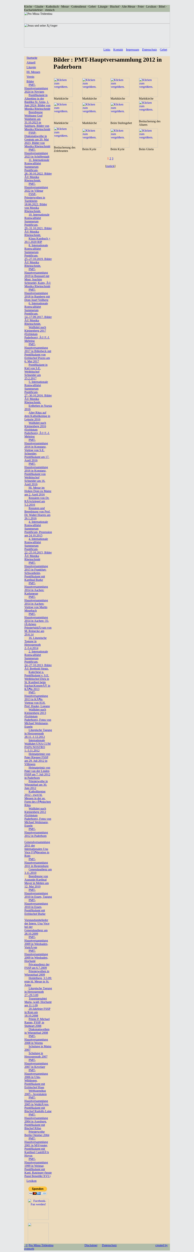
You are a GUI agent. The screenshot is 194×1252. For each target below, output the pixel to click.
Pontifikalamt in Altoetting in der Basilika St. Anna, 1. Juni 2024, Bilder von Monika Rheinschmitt (37, 101)
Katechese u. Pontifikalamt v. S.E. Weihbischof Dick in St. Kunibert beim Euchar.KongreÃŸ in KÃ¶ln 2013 (37, 680)
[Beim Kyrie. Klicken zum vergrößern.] (91, 146)
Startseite (32, 57)
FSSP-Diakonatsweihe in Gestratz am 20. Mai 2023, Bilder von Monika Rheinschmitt (37, 139)
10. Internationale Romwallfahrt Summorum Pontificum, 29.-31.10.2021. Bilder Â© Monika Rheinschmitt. (38, 225)
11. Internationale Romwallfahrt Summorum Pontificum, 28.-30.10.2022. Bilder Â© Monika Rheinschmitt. (38, 170)
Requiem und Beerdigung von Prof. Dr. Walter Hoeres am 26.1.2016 (37, 513)
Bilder (30, 81)
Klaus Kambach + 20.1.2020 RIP (37, 240)
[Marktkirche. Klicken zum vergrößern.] (63, 95)
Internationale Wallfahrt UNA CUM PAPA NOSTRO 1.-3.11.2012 (37, 745)
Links (106, 49)
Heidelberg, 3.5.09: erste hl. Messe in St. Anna (38, 981)
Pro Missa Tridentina (41, 1245)
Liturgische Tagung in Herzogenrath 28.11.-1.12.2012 (38, 733)
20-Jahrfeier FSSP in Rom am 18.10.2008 (37, 1012)
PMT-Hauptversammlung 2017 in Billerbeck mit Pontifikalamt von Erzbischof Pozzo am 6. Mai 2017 (37, 353)
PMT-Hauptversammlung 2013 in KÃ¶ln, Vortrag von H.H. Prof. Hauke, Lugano (37, 699)
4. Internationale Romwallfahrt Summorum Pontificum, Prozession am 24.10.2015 (38, 528)
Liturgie (31, 67)
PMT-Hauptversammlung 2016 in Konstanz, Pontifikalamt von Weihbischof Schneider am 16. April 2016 (36, 474)
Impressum (132, 49)
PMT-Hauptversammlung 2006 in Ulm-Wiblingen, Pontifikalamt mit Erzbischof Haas (36, 1079)
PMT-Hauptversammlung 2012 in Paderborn (36, 832)
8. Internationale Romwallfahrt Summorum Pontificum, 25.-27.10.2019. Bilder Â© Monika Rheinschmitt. (38, 255)
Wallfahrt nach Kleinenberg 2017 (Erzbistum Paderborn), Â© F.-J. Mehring (37, 334)
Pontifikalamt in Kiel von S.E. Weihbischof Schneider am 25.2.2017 (36, 371)
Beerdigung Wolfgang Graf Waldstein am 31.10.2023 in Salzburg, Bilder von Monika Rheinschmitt (37, 121)
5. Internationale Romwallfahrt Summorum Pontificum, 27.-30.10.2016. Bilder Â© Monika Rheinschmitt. (38, 392)
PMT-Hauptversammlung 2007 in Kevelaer (36, 1063)
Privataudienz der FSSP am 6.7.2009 (36, 966)
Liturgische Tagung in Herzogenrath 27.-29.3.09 (38, 992)
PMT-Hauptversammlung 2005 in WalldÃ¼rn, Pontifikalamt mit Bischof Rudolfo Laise (38, 1104)
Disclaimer (90, 1245)
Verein (30, 76)
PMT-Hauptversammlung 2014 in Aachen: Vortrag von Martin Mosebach (36, 603)
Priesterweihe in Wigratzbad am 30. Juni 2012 (36, 785)
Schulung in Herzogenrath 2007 (36, 1055)
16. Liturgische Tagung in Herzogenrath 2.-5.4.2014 (35, 643)
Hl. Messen (33, 72)
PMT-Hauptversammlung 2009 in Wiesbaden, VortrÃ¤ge (36, 942)
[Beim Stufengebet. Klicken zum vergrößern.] (119, 120)
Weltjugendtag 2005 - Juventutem (35, 1092)
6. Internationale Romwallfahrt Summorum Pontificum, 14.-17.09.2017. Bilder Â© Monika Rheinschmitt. (38, 313)
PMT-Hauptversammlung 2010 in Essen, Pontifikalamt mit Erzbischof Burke (36, 907)
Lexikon (32, 1180)
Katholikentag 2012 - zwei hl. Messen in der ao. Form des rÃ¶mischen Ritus (37, 798)
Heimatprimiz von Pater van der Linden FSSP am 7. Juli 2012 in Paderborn (37, 772)
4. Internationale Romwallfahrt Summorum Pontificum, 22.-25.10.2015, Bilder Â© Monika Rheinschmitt (38, 549)
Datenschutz (149, 49)
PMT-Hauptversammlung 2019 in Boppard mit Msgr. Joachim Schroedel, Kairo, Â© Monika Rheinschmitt (37, 278)
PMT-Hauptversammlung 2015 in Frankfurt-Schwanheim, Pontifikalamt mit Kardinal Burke (36, 571)
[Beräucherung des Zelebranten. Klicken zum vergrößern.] (63, 144)
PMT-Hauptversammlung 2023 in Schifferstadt (36, 153)
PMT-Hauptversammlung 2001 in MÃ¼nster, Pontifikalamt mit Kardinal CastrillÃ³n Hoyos (36, 1147)
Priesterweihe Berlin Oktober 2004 (36, 1133)
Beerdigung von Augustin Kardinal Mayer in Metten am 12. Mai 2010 (36, 881)
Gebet (163, 49)
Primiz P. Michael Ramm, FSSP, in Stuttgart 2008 (37, 1022)
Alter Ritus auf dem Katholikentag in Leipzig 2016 (37, 416)
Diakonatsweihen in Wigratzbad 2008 (36, 1031)
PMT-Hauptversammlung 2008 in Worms (36, 1039)
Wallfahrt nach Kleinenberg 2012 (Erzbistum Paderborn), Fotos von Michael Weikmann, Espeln (37, 817)
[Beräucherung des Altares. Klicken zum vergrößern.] (148, 118)
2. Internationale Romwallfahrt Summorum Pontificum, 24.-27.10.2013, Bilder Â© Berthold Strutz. (38, 660)
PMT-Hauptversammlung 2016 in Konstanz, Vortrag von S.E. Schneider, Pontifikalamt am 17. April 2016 (36, 450)
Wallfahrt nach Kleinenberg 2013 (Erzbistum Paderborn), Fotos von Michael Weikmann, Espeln (37, 718)
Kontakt (118, 49)
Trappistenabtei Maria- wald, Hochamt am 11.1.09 (38, 1002)
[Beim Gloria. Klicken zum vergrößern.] (148, 146)
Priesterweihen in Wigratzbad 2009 (36, 973)
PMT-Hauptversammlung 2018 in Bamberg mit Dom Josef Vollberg (37, 295)
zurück (110, 166)
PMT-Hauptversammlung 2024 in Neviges (36, 88)
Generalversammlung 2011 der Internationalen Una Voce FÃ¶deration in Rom (37, 848)
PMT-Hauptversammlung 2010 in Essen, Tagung (38, 893)
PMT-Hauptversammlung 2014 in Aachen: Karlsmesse (36, 588)
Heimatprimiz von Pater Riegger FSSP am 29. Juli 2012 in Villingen (37, 759)
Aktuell (31, 62)
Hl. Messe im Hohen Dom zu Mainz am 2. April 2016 (37, 491)
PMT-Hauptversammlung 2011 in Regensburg (36, 863)
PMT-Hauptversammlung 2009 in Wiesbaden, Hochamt (36, 956)
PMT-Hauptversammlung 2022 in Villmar (36, 187)
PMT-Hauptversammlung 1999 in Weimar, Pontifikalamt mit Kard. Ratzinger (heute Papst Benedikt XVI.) (38, 1167)
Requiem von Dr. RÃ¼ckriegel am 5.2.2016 (36, 501)
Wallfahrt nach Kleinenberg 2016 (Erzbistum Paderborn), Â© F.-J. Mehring (37, 429)
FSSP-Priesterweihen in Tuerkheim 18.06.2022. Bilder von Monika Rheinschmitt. (35, 202)
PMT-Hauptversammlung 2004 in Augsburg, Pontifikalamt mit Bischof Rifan (36, 1121)
